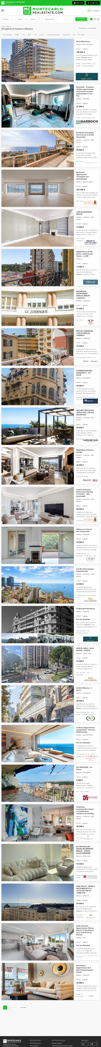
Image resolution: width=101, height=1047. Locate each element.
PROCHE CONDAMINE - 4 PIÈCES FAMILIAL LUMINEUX (85, 333)
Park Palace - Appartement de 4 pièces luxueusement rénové (84, 969)
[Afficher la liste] (91, 19)
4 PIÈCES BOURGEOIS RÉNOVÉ (84, 213)
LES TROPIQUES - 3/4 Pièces (84, 768)
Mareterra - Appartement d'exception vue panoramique (82, 175)
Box (74, 35)
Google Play (94, 3)
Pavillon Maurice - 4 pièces (84, 689)
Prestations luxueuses (53, 35)
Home (3, 26)
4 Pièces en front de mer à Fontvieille (84, 530)
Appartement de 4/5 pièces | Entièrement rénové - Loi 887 (84, 254)
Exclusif (42, 35)
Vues (23, 35)
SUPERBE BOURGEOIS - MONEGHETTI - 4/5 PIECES (84, 373)
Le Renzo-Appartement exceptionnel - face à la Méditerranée (85, 730)
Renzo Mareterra (83, 41)
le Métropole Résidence (85, 609)
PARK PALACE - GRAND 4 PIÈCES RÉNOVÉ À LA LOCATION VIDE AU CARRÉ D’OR (85, 889)
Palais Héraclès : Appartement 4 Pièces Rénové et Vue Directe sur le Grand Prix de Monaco (85, 930)
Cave (35, 35)
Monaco (9, 26)
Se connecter (95, 11)
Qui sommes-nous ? (35, 1043)
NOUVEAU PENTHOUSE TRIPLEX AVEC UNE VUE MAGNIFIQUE (85, 412)
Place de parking (7, 35)
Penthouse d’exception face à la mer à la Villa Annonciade (85, 135)
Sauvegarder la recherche (81, 19)
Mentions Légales (56, 1043)
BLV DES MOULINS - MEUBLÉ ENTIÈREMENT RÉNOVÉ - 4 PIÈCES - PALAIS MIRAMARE (85, 850)
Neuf (29, 35)
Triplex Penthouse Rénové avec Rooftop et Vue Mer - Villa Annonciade (84, 493)
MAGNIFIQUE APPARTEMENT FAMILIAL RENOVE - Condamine (83, 294)
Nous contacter (34, 1046)
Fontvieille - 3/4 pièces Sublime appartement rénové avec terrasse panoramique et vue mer (85, 91)
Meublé (17, 35)
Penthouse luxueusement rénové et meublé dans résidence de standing (85, 810)
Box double (81, 35)
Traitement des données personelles (62, 1046)
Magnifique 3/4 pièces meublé (85, 451)
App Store (79, 3)
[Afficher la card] (94, 19)
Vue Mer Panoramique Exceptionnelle (85, 570)
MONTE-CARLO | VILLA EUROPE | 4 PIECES (85, 649)
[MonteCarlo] (43, 11)
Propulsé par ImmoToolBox (11, 1046)
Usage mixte (66, 35)
